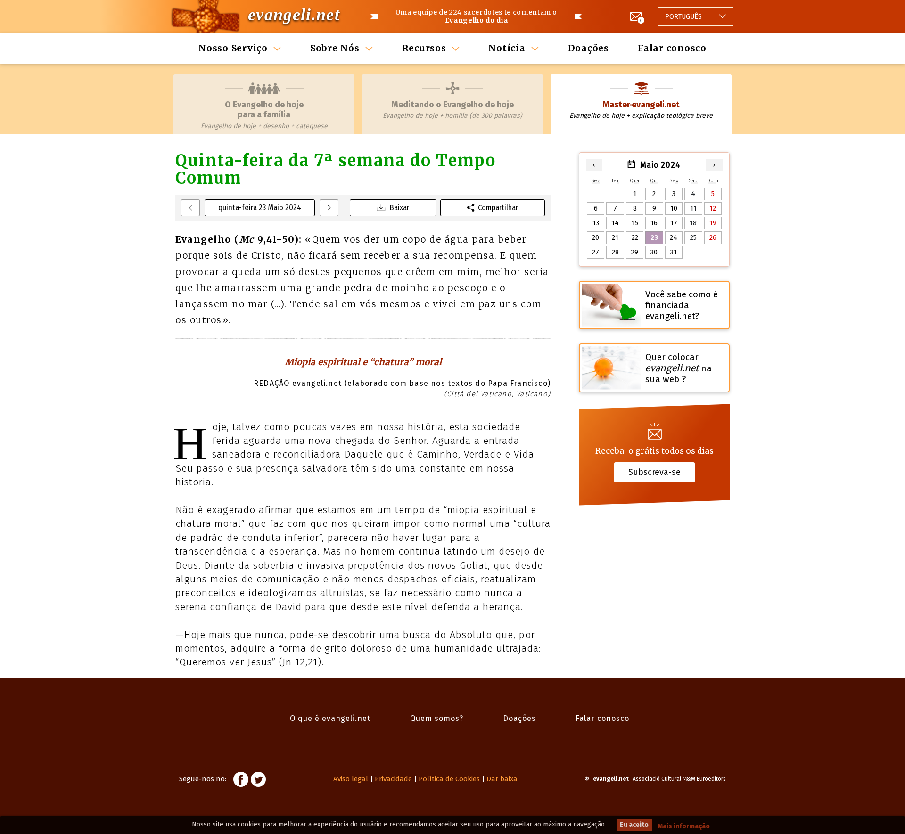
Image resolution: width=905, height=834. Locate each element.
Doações (588, 48)
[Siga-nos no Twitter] (258, 781)
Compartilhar (498, 207)
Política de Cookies (449, 779)
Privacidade (393, 779)
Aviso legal (350, 779)
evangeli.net (294, 14)
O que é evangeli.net (330, 718)
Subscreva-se (654, 472)
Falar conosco (672, 48)
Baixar (399, 207)
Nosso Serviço (233, 48)
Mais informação (684, 826)
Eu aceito (634, 825)
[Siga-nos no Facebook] (240, 781)
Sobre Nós (335, 48)
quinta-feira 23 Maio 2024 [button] (259, 208)
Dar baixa (502, 779)
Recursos (424, 48)
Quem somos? (436, 718)
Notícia (506, 48)
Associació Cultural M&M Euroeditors (679, 779)
